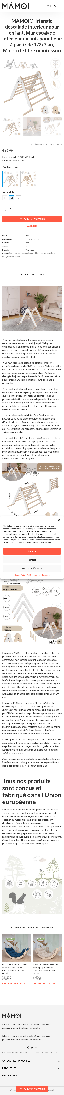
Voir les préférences (32, 568)
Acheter (32, 226)
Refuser (32, 559)
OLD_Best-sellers (47, 253)
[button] (59, 519)
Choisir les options (13, 983)
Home (32, 144)
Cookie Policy (20, 575)
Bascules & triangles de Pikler (49, 144)
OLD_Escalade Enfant (11, 257)
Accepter (32, 551)
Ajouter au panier (34, 219)
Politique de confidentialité (38, 575)
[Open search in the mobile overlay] (55, 5)
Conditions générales (46, 1053)
